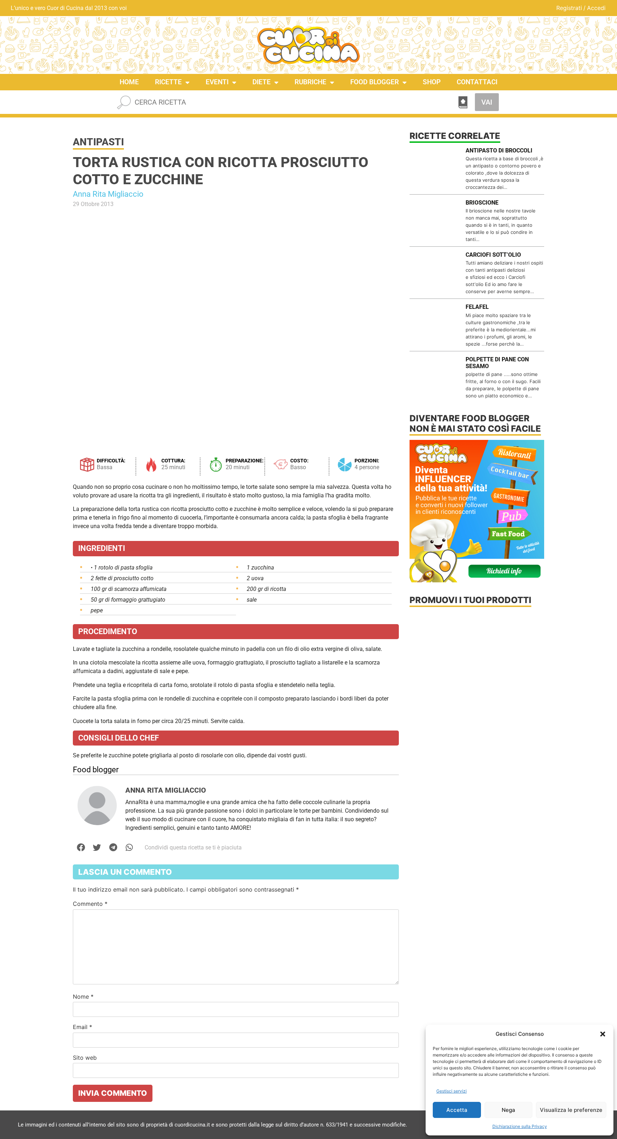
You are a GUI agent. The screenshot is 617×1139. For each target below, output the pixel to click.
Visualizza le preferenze (571, 1110)
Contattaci (477, 82)
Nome (83, 996)
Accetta (456, 1110)
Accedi (596, 7)
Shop (432, 82)
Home (129, 82)
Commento (90, 904)
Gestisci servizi (451, 1091)
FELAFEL (477, 306)
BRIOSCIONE (482, 202)
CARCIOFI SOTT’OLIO (493, 254)
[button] (602, 1034)
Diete (261, 82)
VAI (486, 102)
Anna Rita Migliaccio (108, 194)
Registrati (569, 7)
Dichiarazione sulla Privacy (519, 1126)
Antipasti (98, 142)
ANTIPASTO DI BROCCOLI (499, 150)
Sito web (85, 1057)
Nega (508, 1110)
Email (82, 1027)
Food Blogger (374, 82)
